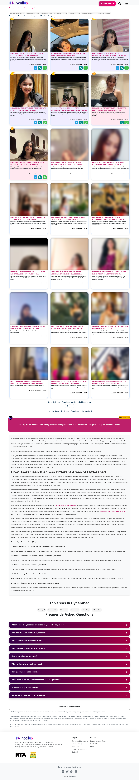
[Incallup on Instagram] (76, 771)
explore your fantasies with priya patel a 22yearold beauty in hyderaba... (27, 218)
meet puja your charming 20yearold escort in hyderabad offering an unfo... (27, 382)
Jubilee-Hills (97, 610)
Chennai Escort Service (60, 13)
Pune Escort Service (74, 13)
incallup (72, 776)
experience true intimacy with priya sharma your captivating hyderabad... (67, 164)
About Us (75, 746)
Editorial (75, 752)
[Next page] (72, 406)
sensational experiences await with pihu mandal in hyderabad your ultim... (109, 382)
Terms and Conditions (80, 741)
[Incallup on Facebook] (63, 771)
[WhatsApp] (45, 68)
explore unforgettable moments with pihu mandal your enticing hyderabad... (69, 382)
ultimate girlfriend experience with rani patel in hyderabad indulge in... (68, 54)
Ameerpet (41, 610)
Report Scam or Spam (98, 741)
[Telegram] (35, 68)
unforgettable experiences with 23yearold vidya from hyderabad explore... (69, 109)
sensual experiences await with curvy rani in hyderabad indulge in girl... (110, 327)
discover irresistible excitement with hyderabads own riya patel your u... (108, 164)
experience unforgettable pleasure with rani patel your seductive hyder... (27, 273)
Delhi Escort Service (46, 13)
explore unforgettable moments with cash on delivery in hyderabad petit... (26, 54)
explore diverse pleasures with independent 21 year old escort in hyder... (109, 54)
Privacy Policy (77, 744)
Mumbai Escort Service (32, 13)
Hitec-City (85, 610)
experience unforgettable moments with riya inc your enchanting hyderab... (27, 327)
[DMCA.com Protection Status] (33, 755)
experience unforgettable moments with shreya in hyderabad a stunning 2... (27, 164)
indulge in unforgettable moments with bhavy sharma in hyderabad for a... (109, 109)
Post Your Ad (108, 3)
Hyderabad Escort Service (103, 13)
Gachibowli (75, 610)
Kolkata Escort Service (88, 13)
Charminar (64, 610)
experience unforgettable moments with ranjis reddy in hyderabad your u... (109, 273)
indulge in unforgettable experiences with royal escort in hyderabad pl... (28, 109)
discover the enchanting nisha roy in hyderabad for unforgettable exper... (67, 327)
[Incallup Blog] (71, 771)
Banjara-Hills (52, 610)
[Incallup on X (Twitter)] (67, 771)
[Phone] (40, 68)
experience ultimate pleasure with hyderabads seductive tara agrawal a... (108, 218)
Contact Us (94, 744)
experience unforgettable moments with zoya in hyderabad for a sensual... (68, 218)
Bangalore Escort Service (17, 13)
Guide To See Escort (79, 749)
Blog (92, 746)
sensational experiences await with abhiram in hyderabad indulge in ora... (67, 273)
